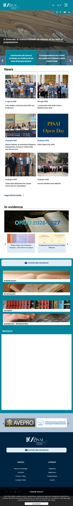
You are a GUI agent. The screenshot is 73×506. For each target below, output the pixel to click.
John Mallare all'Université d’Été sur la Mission (20, 107)
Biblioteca (52, 472)
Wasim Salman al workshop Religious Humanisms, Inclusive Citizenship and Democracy (20, 147)
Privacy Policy (21, 476)
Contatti (21, 472)
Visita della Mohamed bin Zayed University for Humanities (18, 185)
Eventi (52, 480)
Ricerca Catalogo (20, 469)
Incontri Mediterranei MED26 (49, 183)
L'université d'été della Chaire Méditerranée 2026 (49, 107)
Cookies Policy (20, 480)
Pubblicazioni (52, 476)
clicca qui (67, 498)
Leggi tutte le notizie (12, 195)
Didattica (52, 469)
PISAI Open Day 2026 (46, 144)
